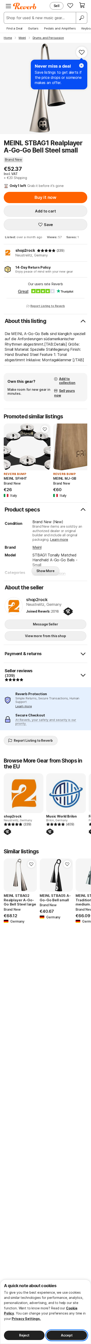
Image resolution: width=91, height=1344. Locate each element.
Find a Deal (14, 28)
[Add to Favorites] (81, 52)
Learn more (59, 539)
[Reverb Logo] (24, 6)
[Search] (81, 17)
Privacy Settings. (26, 1319)
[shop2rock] (14, 606)
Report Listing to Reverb (47, 306)
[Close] (81, 65)
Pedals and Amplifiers (60, 28)
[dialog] (45, 1311)
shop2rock (25, 250)
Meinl (36, 547)
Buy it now (45, 197)
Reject (24, 1335)
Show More (45, 571)
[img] (46, 250)
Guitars (33, 28)
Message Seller (45, 624)
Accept (66, 1335)
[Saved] (70, 5)
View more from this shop (45, 636)
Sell (57, 6)
